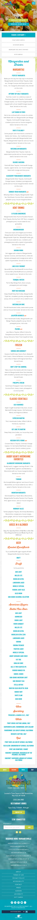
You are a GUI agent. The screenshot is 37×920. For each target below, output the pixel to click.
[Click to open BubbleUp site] (18, 916)
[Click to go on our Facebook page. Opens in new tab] (12, 902)
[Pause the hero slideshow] (1, 29)
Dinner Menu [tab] (18, 45)
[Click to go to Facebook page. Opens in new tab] (17, 832)
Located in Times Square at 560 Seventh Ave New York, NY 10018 (18, 794)
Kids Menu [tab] (18, 54)
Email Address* (7, 824)
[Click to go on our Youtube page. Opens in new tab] (22, 902)
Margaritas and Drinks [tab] (18, 50)
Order (4, 770)
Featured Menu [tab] (18, 40)
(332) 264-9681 (18, 799)
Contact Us (18, 812)
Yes (23, 911)
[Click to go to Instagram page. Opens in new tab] (20, 832)
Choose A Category (18, 35)
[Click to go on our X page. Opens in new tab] (15, 902)
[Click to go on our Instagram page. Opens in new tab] (18, 902)
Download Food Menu (18, 20)
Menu (23, 770)
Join (29, 827)
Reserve (14, 770)
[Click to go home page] (8, 5)
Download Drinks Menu (18, 24)
